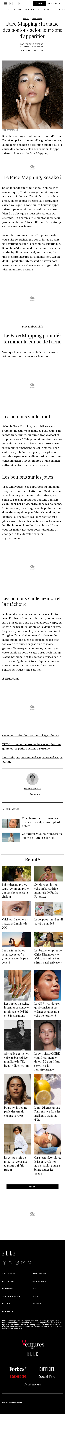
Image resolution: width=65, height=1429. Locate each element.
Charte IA (7, 1311)
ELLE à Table (45, 9)
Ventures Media (11, 1296)
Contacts (8, 1288)
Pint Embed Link (32, 326)
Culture (29, 9)
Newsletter (54, 3)
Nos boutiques (40, 1281)
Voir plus (33, 1186)
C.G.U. (35, 1288)
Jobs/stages (39, 1273)
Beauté (17, 9)
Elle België (8, 1281)
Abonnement (9, 1273)
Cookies (37, 1303)
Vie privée (7, 1303)
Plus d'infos (28, 1328)
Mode (7, 9)
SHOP (39, 3)
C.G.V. (35, 1296)
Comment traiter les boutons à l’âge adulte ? (30, 735)
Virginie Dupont (34, 44)
